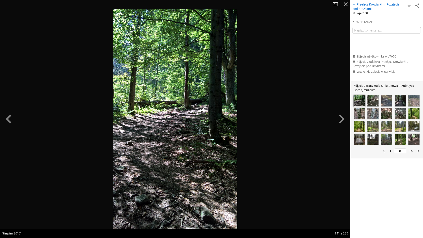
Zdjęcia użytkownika (376, 56)
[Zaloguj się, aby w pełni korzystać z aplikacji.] (409, 5)
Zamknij (345, 4)
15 (411, 151)
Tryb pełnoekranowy (337, 4)
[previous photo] (9, 119)
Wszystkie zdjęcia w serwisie (376, 71)
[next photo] (341, 119)
